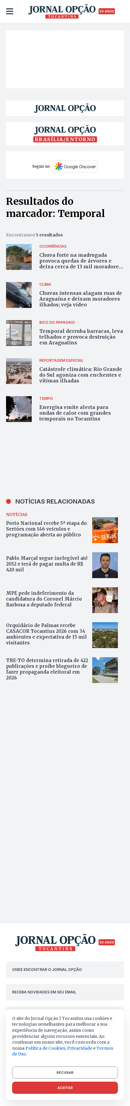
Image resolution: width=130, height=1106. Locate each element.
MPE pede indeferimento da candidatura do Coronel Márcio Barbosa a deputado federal (44, 599)
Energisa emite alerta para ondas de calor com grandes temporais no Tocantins (75, 413)
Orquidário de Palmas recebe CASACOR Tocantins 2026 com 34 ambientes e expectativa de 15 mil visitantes (46, 634)
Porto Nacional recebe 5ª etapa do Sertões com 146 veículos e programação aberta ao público (46, 529)
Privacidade (79, 1048)
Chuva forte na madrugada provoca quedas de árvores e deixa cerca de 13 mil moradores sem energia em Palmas (80, 264)
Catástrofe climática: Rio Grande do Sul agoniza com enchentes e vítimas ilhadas (80, 375)
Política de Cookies (45, 1048)
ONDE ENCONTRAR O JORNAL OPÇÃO (47, 969)
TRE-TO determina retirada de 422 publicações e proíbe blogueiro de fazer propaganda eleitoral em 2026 (47, 669)
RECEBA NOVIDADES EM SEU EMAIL (44, 992)
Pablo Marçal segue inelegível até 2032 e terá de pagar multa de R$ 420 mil (47, 564)
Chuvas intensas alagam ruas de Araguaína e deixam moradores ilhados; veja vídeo (80, 299)
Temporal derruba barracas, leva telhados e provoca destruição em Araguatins (81, 337)
